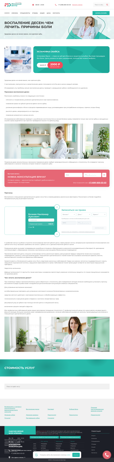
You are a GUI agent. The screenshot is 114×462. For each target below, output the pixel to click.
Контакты (56, 13)
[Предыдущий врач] (57, 207)
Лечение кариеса (32, 415)
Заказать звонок (77, 4)
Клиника (15, 13)
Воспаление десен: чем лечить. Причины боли (47, 314)
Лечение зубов (9, 415)
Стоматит (51, 418)
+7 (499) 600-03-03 (97, 183)
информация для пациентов (66, 434)
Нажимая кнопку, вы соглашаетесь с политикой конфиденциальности (78, 231)
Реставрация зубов (33, 418)
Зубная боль (73, 409)
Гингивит (51, 409)
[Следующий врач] (57, 234)
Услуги (6, 13)
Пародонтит (52, 415)
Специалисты (25, 13)
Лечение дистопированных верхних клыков (97, 409)
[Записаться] (104, 175)
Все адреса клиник (18, 457)
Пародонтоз (73, 415)
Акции (42, 13)
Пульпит (7, 418)
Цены (49, 13)
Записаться (99, 228)
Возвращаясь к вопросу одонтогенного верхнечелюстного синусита (12, 409)
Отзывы (35, 13)
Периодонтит (95, 415)
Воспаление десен (32, 409)
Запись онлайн (101, 13)
